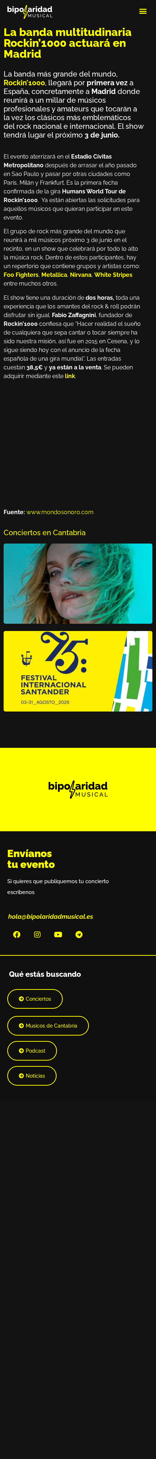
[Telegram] (78, 934)
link (70, 376)
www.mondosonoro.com (60, 512)
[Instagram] (37, 934)
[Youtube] (58, 934)
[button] (143, 11)
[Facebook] (16, 934)
